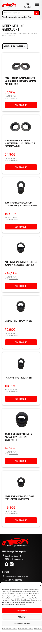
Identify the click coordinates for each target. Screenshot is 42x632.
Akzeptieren (22, 610)
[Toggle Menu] (37, 4)
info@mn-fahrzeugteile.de (16, 576)
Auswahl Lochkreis (13, 46)
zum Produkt (21, 105)
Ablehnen (22, 617)
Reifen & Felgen (19, 33)
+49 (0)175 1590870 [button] (13, 580)
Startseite (6, 33)
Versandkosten (13, 98)
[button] (40, 585)
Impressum (38, 629)
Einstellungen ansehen (22, 623)
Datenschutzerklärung (9, 629)
